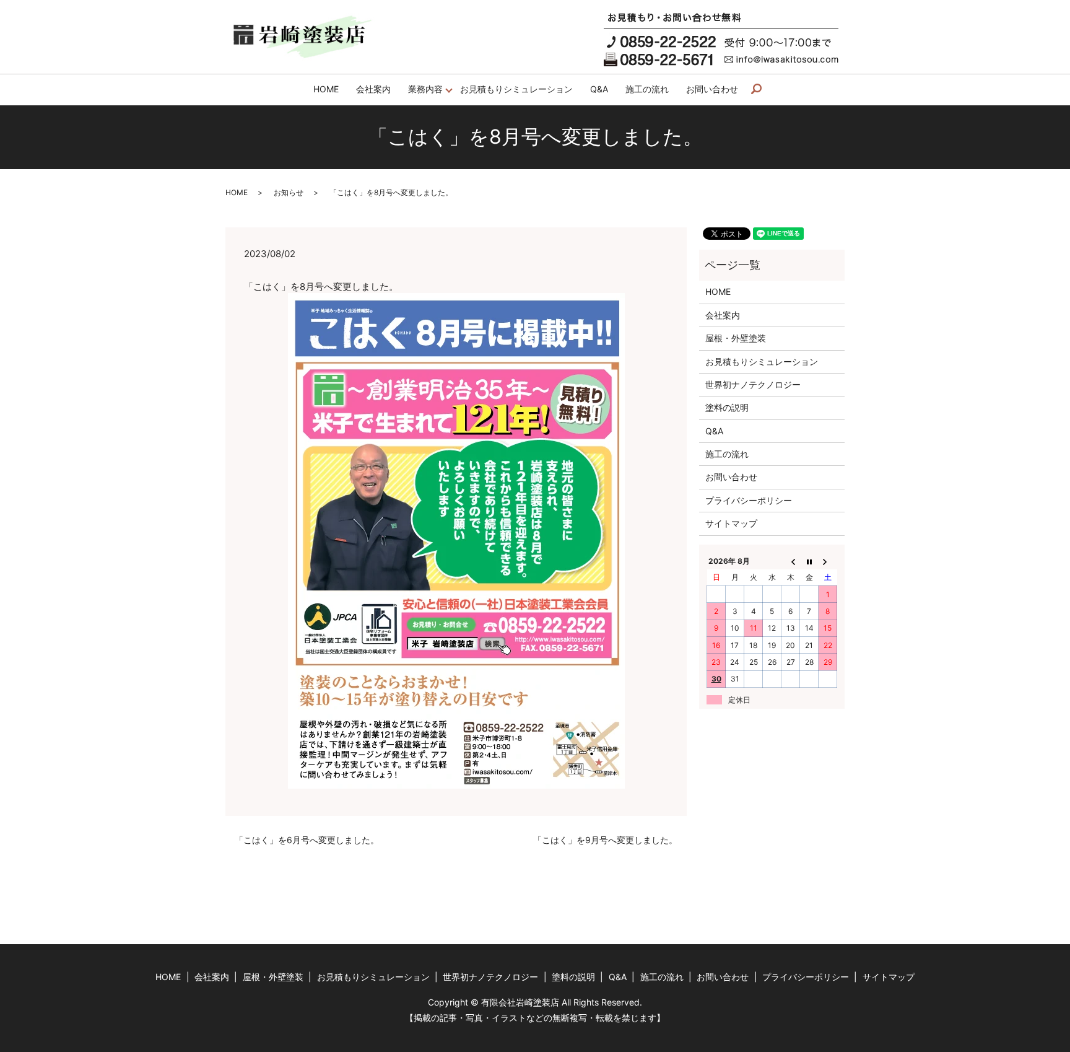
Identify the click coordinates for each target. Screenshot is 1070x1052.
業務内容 (425, 89)
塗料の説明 (727, 407)
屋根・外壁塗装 (735, 338)
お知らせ (288, 192)
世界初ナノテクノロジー (753, 384)
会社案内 (373, 89)
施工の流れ (647, 89)
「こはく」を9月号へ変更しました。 (605, 840)
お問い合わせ (712, 89)
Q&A (599, 89)
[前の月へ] (790, 561)
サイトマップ (731, 523)
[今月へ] (809, 561)
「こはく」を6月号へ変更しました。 (307, 840)
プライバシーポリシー (748, 500)
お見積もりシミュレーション (516, 89)
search (761, 89)
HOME (326, 89)
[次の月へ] (828, 561)
